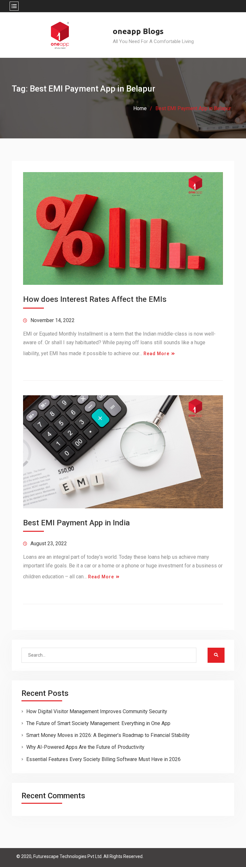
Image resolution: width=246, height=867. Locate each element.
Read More (156, 353)
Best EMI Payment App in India (76, 522)
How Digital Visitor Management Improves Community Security (96, 711)
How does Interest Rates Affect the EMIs (95, 299)
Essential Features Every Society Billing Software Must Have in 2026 (103, 759)
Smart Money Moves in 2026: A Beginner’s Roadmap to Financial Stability (108, 735)
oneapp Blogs (138, 31)
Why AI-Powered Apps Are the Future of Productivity (85, 747)
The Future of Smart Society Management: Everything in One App (98, 723)
